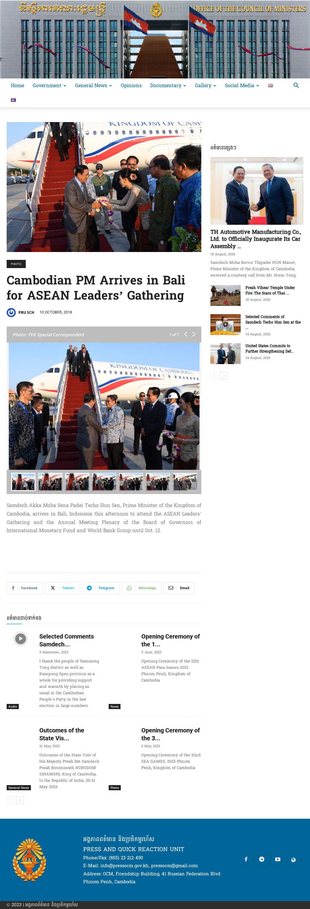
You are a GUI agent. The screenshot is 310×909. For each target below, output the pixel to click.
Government (47, 85)
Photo (16, 264)
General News (91, 85)
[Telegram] (261, 860)
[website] (293, 860)
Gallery (203, 85)
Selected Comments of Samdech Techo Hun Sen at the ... (273, 322)
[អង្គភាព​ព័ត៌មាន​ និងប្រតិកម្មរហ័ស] (155, 39)
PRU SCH (26, 312)
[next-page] (20, 800)
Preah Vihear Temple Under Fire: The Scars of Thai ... (270, 290)
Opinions (131, 85)
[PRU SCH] (12, 312)
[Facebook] (245, 860)
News (114, 706)
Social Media (239, 85)
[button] (296, 86)
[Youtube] (277, 860)
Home (17, 85)
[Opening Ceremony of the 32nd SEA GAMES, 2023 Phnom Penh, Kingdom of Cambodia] (123, 732)
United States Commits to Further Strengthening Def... (270, 349)
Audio (12, 706)
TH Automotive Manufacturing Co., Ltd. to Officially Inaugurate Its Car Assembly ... (255, 239)
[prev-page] (10, 800)
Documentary (165, 85)
